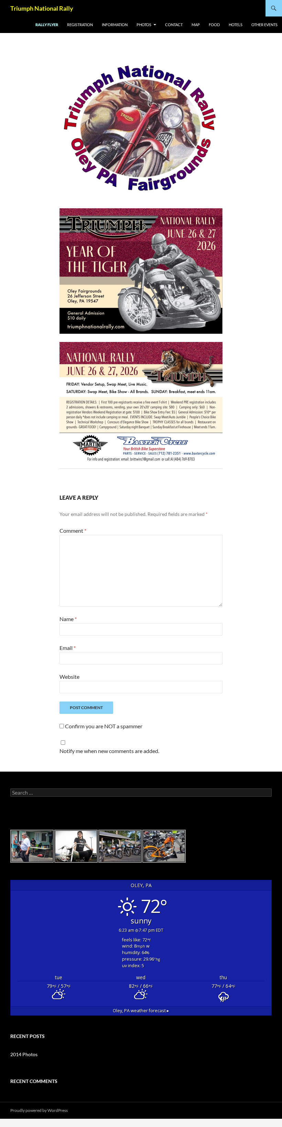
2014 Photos (23, 1054)
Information (115, 24)
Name (68, 619)
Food (214, 24)
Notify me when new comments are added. (109, 751)
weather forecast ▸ (141, 1011)
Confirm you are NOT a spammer (103, 726)
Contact (174, 24)
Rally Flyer (46, 24)
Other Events (264, 24)
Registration (80, 24)
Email (67, 647)
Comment (72, 530)
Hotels (235, 24)
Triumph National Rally (41, 8)
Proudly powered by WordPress (39, 1110)
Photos (144, 24)
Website (69, 676)
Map (196, 24)
